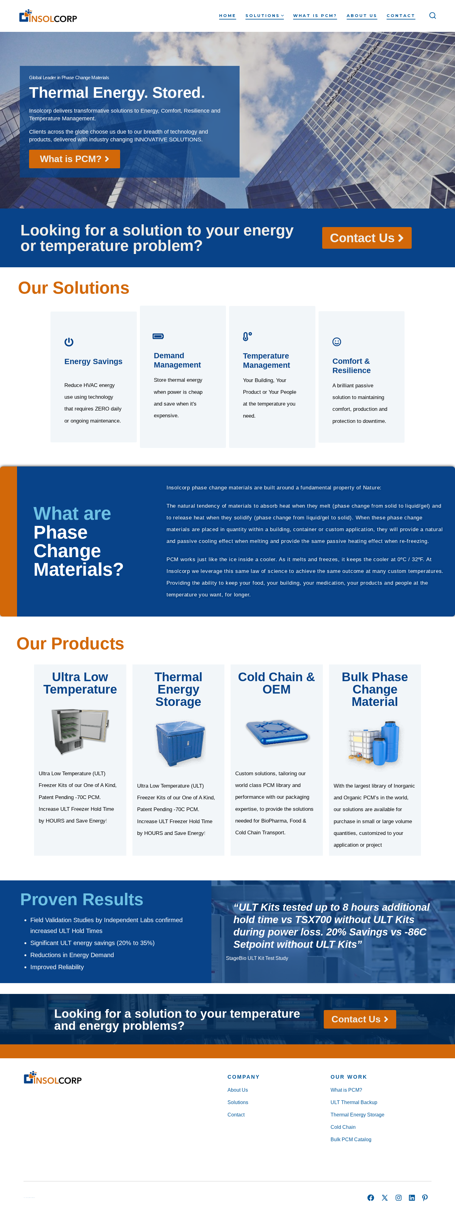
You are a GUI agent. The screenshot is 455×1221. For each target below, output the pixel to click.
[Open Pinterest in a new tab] (424, 1197)
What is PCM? (315, 15)
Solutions (262, 15)
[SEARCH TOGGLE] (433, 16)
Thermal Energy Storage (357, 1114)
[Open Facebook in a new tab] (370, 1197)
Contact (401, 15)
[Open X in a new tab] (385, 1197)
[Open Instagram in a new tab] (398, 1197)
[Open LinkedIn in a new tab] (411, 1197)
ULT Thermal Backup (354, 1102)
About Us (362, 15)
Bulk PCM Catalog (351, 1139)
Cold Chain (343, 1127)
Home (227, 15)
